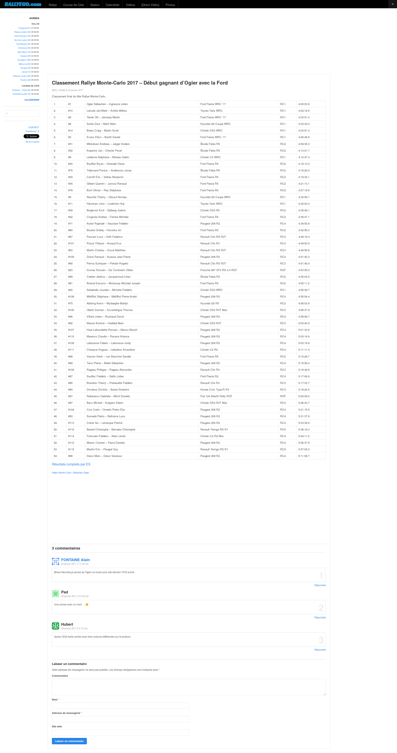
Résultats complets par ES (71, 464)
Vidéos (130, 4)
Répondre (320, 585)
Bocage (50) (26, 68)
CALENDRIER (31, 99)
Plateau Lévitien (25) (22, 32)
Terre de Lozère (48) (22, 40)
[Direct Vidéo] (150, 4)
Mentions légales (32, 141)
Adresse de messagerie (67, 713)
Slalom (94, 4)
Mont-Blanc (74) (24, 52)
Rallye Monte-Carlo (61, 472)
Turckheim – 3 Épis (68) (21, 90)
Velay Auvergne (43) (22, 36)
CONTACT (33, 127)
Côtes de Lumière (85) (22, 76)
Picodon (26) (25, 80)
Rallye (53, 4)
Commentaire (60, 676)
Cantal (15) (26, 72)
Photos (170, 4)
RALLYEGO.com (23, 4)
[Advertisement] (220, 41)
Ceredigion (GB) (24, 60)
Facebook (31, 131)
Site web (57, 726)
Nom (55, 699)
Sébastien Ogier (81, 472)
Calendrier (113, 4)
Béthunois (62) (25, 64)
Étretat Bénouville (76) (22, 94)
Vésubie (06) (25, 56)
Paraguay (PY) (25, 28)
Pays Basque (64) (23, 44)
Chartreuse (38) (24, 48)
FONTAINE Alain (75, 559)
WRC (54, 90)
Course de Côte (73, 4)
